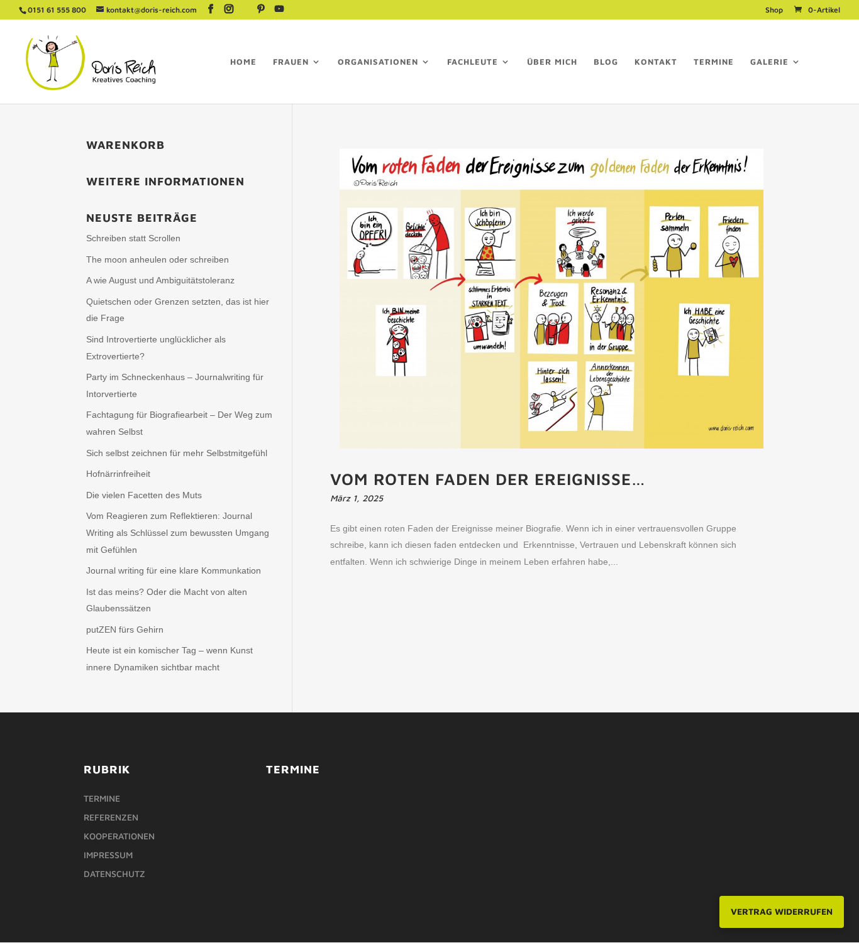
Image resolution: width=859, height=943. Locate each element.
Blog (606, 62)
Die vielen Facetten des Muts (144, 495)
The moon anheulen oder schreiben (157, 259)
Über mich (552, 62)
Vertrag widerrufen (782, 911)
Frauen (291, 62)
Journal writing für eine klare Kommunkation (173, 570)
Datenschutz (114, 874)
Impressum (108, 855)
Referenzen (111, 817)
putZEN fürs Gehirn (124, 629)
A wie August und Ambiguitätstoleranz (160, 280)
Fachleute (472, 62)
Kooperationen (119, 836)
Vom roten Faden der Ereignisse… (488, 478)
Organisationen (378, 62)
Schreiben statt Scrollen (133, 238)
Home (243, 62)
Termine (714, 62)
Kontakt (656, 62)
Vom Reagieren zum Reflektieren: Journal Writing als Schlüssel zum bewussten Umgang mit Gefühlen (177, 532)
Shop (774, 10)
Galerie (769, 62)
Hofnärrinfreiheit (118, 474)
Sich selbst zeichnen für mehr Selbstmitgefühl (176, 453)
